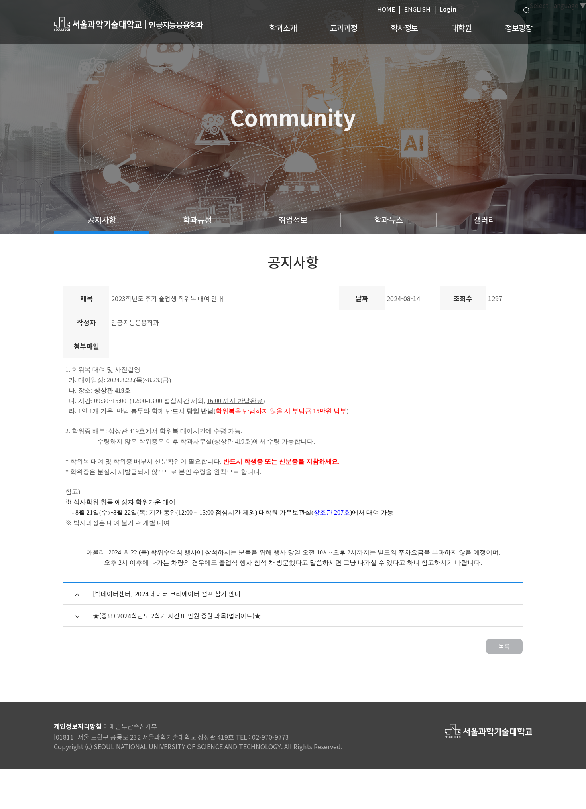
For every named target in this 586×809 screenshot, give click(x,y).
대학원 (461, 28)
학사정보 (404, 28)
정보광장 (518, 28)
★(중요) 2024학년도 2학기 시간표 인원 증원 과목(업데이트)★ (177, 615)
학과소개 (283, 28)
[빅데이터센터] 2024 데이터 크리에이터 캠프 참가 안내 (166, 593)
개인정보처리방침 (78, 726)
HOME (386, 9)
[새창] (98, 23)
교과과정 (343, 28)
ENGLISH (417, 9)
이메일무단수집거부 (130, 726)
